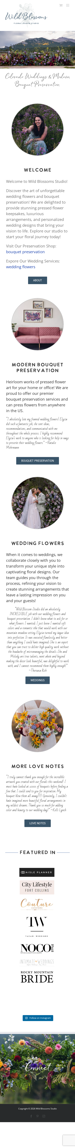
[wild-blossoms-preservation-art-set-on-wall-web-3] (37, 300)
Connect (37, 1068)
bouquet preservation (25, 251)
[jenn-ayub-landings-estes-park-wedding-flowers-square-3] (37, 479)
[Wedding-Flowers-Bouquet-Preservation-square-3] (37, 702)
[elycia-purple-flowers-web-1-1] (37, 105)
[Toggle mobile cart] (61, 5)
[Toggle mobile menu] (68, 5)
